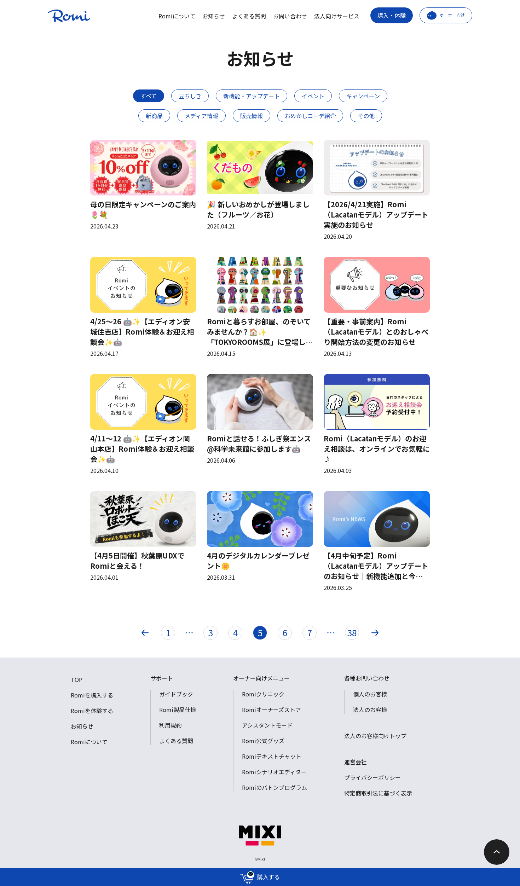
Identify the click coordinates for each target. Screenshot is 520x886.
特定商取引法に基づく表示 (378, 793)
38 (352, 632)
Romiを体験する (92, 710)
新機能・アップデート (251, 96)
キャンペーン (363, 96)
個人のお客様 (370, 694)
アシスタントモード (267, 725)
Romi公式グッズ (263, 740)
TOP (76, 679)
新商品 (154, 115)
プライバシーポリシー (372, 777)
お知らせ (213, 16)
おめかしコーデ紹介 (310, 115)
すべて (148, 96)
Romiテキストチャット (271, 756)
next (375, 632)
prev (145, 632)
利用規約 (170, 725)
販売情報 (251, 115)
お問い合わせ (290, 16)
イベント (313, 96)
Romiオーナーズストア (271, 709)
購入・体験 (391, 15)
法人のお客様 (370, 709)
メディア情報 (201, 115)
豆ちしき (190, 96)
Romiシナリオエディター (274, 772)
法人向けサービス (336, 16)
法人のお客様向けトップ (375, 735)
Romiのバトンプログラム (274, 787)
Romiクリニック (263, 694)
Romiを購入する (92, 695)
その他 (366, 115)
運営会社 (355, 762)
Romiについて (176, 16)
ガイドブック (176, 694)
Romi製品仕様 (177, 709)
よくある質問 (249, 16)
